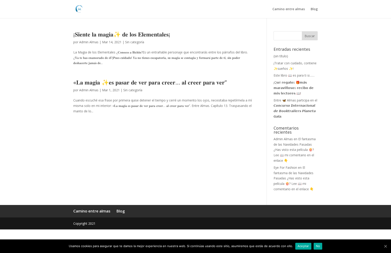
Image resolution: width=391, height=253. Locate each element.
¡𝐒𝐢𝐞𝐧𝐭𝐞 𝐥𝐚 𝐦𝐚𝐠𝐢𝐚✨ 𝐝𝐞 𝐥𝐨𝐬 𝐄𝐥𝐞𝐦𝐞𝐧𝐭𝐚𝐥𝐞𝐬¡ (121, 34)
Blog (314, 9)
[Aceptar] (385, 246)
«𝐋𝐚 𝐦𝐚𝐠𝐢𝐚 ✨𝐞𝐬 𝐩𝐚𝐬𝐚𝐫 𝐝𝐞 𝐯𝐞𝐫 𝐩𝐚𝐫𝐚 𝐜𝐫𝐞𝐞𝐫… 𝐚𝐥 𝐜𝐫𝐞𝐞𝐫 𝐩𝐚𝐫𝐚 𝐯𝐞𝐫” (150, 82)
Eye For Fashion (285, 167)
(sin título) (281, 56)
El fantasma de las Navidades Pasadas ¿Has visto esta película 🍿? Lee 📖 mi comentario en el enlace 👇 (295, 150)
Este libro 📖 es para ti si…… (294, 75)
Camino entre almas (288, 9)
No (318, 246)
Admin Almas (88, 42)
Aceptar (303, 246)
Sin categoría (134, 42)
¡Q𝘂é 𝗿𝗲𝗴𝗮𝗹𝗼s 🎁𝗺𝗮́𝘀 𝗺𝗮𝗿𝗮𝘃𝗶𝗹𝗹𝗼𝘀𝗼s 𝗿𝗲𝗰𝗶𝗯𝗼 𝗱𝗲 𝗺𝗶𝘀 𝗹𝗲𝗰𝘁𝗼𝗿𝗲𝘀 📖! (294, 87)
